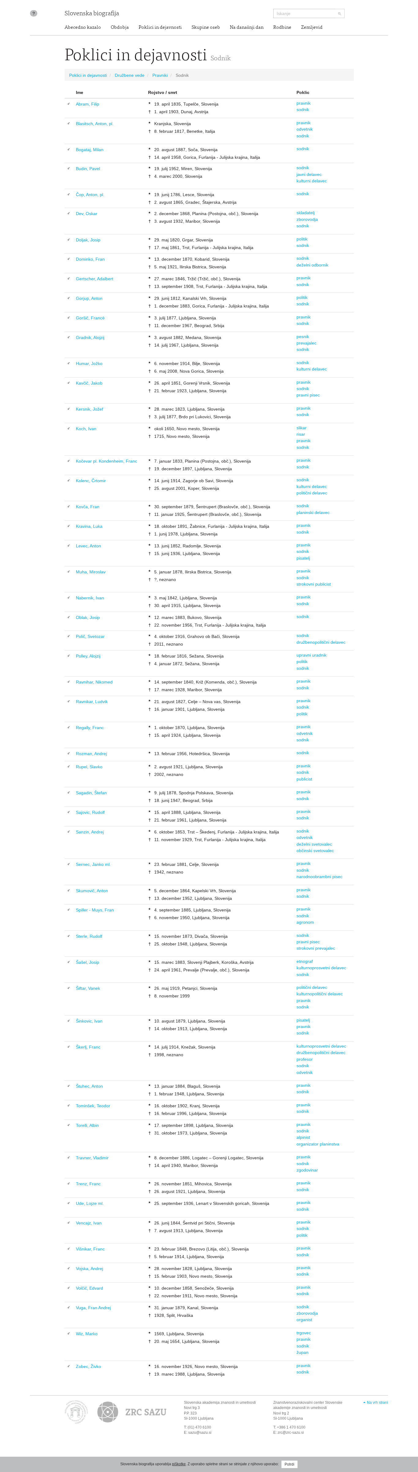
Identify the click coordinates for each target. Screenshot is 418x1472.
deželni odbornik (312, 265)
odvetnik (305, 129)
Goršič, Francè (90, 317)
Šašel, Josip (87, 962)
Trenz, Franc (88, 1183)
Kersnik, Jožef (89, 409)
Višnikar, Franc (90, 1249)
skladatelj (306, 212)
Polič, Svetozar (90, 636)
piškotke (179, 1464)
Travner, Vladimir (92, 1157)
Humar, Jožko (89, 363)
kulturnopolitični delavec (320, 993)
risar (301, 434)
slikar (302, 427)
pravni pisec (308, 395)
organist (304, 1319)
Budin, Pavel (88, 168)
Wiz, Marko (87, 1333)
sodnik (303, 109)
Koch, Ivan (86, 428)
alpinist (303, 1137)
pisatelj (303, 558)
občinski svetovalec (315, 850)
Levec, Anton (88, 545)
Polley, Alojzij (88, 656)
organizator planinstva (318, 1144)
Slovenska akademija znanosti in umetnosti (220, 1402)
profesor (305, 1059)
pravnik (304, 103)
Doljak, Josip (88, 239)
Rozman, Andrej (91, 753)
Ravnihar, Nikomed (94, 682)
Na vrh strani (377, 1402)
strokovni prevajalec (316, 948)
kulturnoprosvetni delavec (321, 967)
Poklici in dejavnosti (160, 27)
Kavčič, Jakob (89, 383)
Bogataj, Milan (89, 149)
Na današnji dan (246, 27)
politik (302, 239)
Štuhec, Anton (89, 1086)
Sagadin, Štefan (91, 792)
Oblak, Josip (88, 617)
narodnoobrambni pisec (319, 876)
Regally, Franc (90, 727)
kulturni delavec (312, 180)
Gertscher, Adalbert (94, 278)
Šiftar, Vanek (88, 988)
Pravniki (160, 75)
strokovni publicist (314, 584)
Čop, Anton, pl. (90, 194)
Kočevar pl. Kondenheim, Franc (106, 461)
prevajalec (306, 343)
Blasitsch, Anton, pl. (95, 123)
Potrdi (289, 1464)
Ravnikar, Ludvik (92, 701)
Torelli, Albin (87, 1125)
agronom (305, 922)
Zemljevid (312, 27)
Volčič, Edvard (89, 1288)
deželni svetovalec (314, 844)
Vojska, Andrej (89, 1268)
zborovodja (307, 219)
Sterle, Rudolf (89, 936)
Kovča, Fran (87, 506)
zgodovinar (307, 1170)
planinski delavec (313, 512)
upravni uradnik (312, 655)
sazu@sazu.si (199, 1432)
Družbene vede (129, 75)
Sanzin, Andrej (90, 831)
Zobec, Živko (88, 1366)
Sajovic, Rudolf (90, 812)
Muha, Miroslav (91, 571)
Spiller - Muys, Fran (95, 909)
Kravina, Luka (89, 526)
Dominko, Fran (90, 259)
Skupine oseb (206, 27)
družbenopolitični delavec (321, 642)
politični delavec (312, 492)
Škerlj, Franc (88, 1047)
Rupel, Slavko (89, 766)
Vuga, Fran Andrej (93, 1307)
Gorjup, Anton (89, 298)
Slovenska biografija (92, 14)
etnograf (305, 961)
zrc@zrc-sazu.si (291, 1432)
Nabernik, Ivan (90, 597)
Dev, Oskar (86, 213)
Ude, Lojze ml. (90, 1203)
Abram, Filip (87, 104)
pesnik (303, 336)
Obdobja (120, 27)
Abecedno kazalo (83, 27)
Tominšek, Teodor (93, 1105)
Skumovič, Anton (92, 890)
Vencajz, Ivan (89, 1222)
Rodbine (282, 27)
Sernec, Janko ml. (93, 864)
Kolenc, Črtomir (91, 480)
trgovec (304, 1332)
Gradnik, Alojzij (90, 337)
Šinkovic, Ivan (89, 1021)
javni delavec (309, 174)
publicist (304, 779)
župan (302, 1352)
